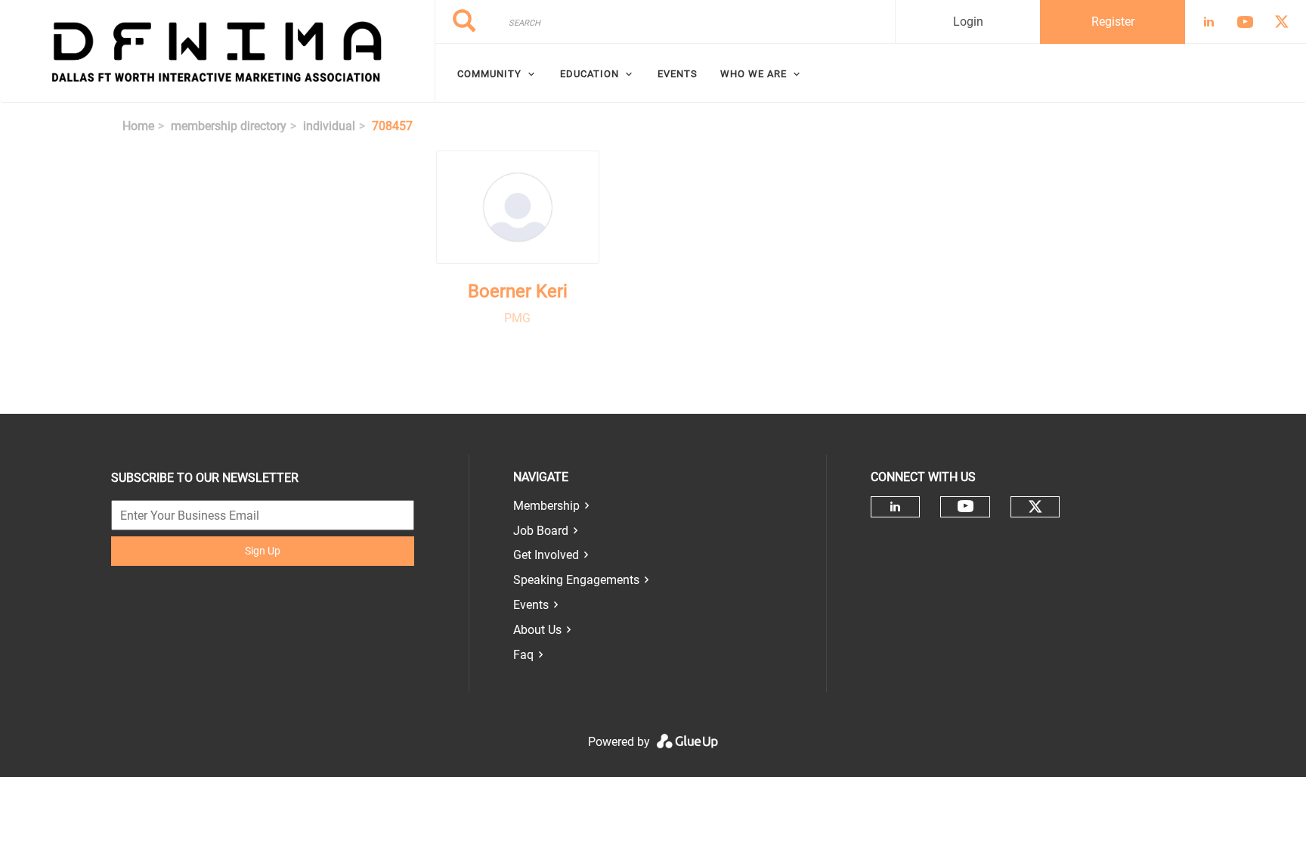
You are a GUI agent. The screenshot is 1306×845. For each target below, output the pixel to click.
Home (138, 126)
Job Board (540, 530)
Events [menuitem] (678, 73)
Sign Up (262, 551)
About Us (537, 630)
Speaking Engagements (576, 580)
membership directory (228, 126)
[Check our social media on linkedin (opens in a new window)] (895, 507)
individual (329, 126)
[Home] (217, 51)
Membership (546, 506)
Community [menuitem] (489, 73)
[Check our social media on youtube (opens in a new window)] (965, 506)
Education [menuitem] (589, 73)
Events (531, 605)
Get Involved (546, 555)
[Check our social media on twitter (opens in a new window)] (1035, 506)
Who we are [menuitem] (753, 73)
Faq (523, 655)
